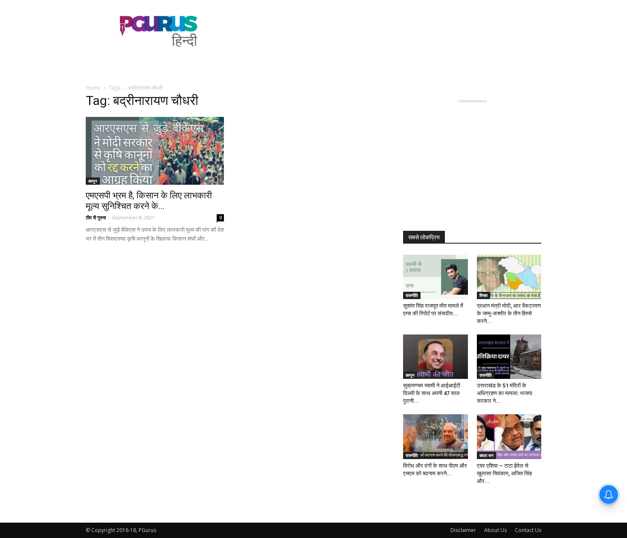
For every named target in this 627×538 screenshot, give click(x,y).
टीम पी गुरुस (96, 217)
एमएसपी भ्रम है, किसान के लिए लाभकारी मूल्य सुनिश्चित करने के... (149, 200)
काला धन (486, 455)
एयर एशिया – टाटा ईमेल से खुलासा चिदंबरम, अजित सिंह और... (504, 473)
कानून (92, 181)
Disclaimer (463, 530)
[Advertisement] (386, 31)
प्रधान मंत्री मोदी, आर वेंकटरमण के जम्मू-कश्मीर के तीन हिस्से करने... (509, 313)
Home (93, 87)
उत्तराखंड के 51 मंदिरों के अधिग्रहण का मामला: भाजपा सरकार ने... (504, 393)
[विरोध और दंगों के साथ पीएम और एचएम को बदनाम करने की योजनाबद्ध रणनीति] (435, 436)
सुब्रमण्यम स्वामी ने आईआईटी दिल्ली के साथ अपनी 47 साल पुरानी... (431, 393)
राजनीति (412, 295)
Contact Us (528, 530)
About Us (495, 530)
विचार (483, 295)
